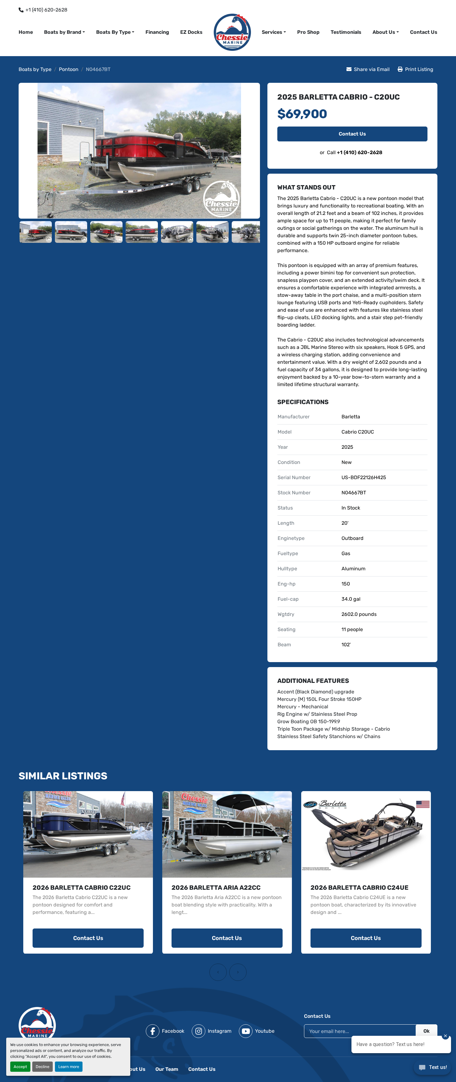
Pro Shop (308, 32)
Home (26, 32)
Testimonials (346, 32)
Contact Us (423, 32)
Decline (42, 1066)
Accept (20, 1066)
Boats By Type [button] (113, 32)
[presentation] (218, 972)
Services (272, 32)
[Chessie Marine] (37, 1025)
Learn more (68, 1066)
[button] (274, 32)
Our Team (166, 1069)
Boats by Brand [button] (62, 32)
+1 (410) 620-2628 (46, 10)
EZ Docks (191, 32)
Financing (157, 32)
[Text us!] (432, 1069)
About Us (384, 32)
